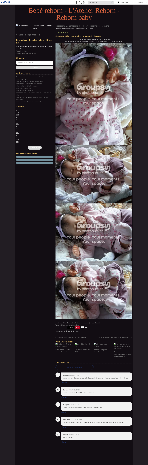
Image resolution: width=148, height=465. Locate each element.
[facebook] (76, 2)
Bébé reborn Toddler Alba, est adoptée (29, 84)
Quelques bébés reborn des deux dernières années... (34, 77)
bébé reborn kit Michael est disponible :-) (29, 81)
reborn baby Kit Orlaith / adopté (26, 86)
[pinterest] (84, 2)
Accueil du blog (21, 51)
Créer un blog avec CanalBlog (26, 53)
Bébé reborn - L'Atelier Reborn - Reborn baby (72, 26)
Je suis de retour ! (22, 79)
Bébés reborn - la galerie (99, 26)
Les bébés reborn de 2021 (25, 88)
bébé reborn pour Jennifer (24, 90)
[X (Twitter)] (80, 2)
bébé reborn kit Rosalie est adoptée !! (28, 102)
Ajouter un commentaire (74, 367)
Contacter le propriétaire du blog (29, 35)
